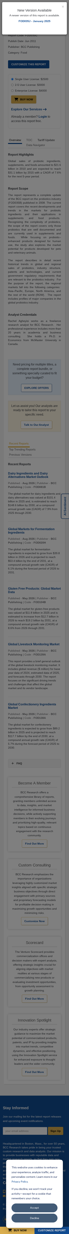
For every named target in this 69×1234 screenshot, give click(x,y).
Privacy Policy (20, 1181)
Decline (34, 1218)
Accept (34, 1207)
